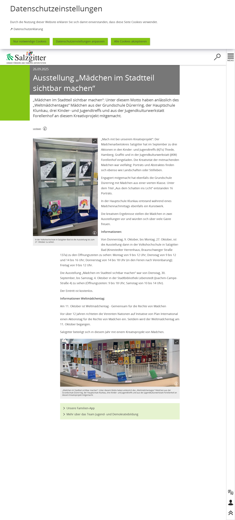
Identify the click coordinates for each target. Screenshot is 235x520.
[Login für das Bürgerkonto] (230, 502)
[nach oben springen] (230, 513)
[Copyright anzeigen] (94, 232)
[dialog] (117, 24)
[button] (65, 187)
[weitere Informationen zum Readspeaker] (45, 128)
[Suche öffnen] (217, 57)
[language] (230, 492)
